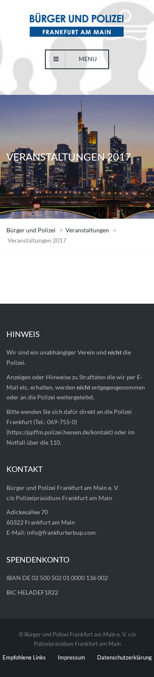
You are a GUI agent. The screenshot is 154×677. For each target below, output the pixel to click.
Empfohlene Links (24, 657)
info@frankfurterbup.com (61, 532)
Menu (88, 58)
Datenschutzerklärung (124, 657)
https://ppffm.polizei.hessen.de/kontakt (59, 432)
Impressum (71, 657)
